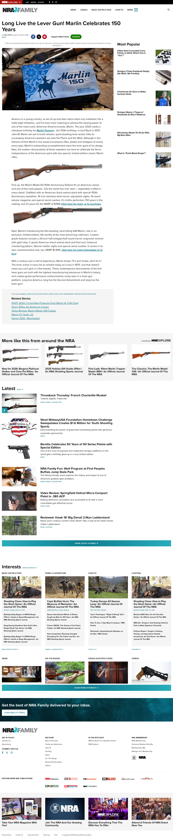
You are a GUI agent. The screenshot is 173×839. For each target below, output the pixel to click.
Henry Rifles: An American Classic (30, 307)
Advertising (6, 744)
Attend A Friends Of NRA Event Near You (150, 824)
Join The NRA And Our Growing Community (63, 824)
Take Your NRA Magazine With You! (19, 824)
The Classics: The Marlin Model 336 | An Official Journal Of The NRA (150, 371)
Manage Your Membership (142, 751)
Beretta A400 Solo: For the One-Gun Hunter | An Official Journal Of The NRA (150, 615)
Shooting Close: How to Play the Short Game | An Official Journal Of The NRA (20, 604)
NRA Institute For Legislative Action (102, 740)
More (19, 389)
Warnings (46, 835)
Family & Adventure (53, 402)
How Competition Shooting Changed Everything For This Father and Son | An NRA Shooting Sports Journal (63, 637)
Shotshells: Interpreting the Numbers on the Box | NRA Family (106, 632)
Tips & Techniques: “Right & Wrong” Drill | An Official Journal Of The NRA (107, 615)
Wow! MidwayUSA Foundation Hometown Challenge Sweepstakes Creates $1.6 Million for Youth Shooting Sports (76, 423)
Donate (41, 2)
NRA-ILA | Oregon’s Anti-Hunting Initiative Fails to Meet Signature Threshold (151, 624)
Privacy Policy (6, 835)
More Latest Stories (96, 543)
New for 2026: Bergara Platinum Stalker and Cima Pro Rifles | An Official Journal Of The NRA (20, 371)
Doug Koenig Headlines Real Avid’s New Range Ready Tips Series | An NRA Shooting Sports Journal (20, 628)
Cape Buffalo (52, 610)
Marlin (23, 294)
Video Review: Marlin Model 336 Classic (34, 311)
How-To (119, 9)
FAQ (55, 835)
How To (18, 610)
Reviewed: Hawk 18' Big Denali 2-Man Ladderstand (75, 517)
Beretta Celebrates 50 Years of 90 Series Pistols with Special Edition (76, 446)
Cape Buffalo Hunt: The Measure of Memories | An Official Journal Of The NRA (63, 604)
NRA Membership (139, 740)
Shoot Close (9, 610)
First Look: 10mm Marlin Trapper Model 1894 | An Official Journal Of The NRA (106, 371)
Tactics (97, 610)
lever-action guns (34, 294)
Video (47, 506)
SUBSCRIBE (14, 712)
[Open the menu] (136, 9)
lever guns (53, 294)
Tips (23, 610)
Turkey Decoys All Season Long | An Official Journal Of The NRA (106, 604)
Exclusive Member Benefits (142, 744)
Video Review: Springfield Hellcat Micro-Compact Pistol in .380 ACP (73, 495)
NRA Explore (93, 744)
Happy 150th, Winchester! (26, 318)
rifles (45, 294)
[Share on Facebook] (33, 35)
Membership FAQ (138, 747)
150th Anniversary (66, 294)
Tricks (103, 610)
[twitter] (39, 35)
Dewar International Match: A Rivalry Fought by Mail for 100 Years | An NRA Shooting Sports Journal (62, 617)
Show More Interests (100, 687)
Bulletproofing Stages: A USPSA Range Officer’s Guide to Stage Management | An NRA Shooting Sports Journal (21, 639)
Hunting (48, 527)
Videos (84, 9)
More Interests (29, 568)
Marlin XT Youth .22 (22, 314)
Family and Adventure (53, 744)
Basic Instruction (101, 9)
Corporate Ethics (33, 835)
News (73, 9)
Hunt (61, 610)
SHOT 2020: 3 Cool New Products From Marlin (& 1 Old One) (45, 303)
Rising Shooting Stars (100, 658)
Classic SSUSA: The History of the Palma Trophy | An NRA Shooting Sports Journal (64, 627)
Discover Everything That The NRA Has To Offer (105, 824)
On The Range (52, 658)
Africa (66, 610)
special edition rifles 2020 (85, 294)
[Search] (168, 9)
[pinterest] (44, 35)
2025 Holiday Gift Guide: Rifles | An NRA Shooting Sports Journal (64, 370)
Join (27, 2)
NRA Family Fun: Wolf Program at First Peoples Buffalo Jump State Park (72, 470)
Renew (33, 2)
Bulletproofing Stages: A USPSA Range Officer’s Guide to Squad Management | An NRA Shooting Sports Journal (21, 617)
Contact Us (6, 740)
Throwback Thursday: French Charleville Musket (73, 395)
